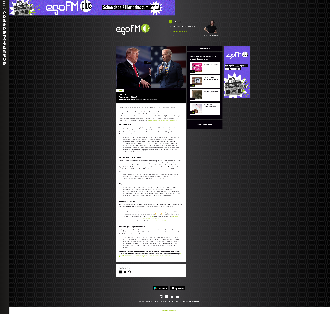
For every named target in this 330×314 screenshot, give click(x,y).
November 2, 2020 (161, 221)
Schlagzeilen (207, 124)
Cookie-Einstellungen (175, 301)
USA (199, 124)
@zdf (152, 216)
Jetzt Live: (177, 22)
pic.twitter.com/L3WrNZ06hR (151, 218)
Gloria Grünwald (214, 35)
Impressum (163, 301)
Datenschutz (149, 301)
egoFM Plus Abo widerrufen (191, 301)
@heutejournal (143, 212)
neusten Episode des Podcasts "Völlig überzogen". (162, 120)
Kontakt (141, 301)
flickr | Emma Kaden (175, 89)
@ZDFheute (174, 216)
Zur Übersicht (205, 48)
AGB (156, 301)
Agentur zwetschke (171, 310)
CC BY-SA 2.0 (182, 89)
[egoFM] (133, 34)
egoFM (206, 35)
